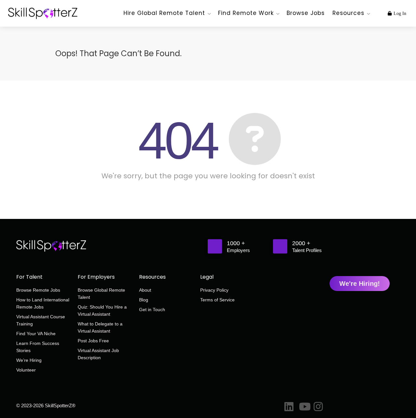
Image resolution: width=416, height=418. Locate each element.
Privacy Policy (214, 290)
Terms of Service (217, 299)
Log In (399, 13)
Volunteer (26, 370)
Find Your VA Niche (36, 333)
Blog (143, 299)
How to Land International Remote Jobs (42, 303)
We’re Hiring (29, 360)
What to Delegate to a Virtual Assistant (100, 327)
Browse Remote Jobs (38, 290)
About (145, 290)
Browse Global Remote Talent (101, 293)
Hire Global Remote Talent (164, 13)
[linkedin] (288, 405)
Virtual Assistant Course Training (40, 320)
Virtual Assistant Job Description (98, 354)
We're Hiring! (359, 283)
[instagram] (318, 405)
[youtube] (303, 405)
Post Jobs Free (93, 340)
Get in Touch (152, 309)
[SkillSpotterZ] (42, 10)
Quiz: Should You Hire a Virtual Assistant (102, 310)
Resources (348, 13)
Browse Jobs (306, 13)
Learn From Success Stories (37, 347)
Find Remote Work (246, 13)
